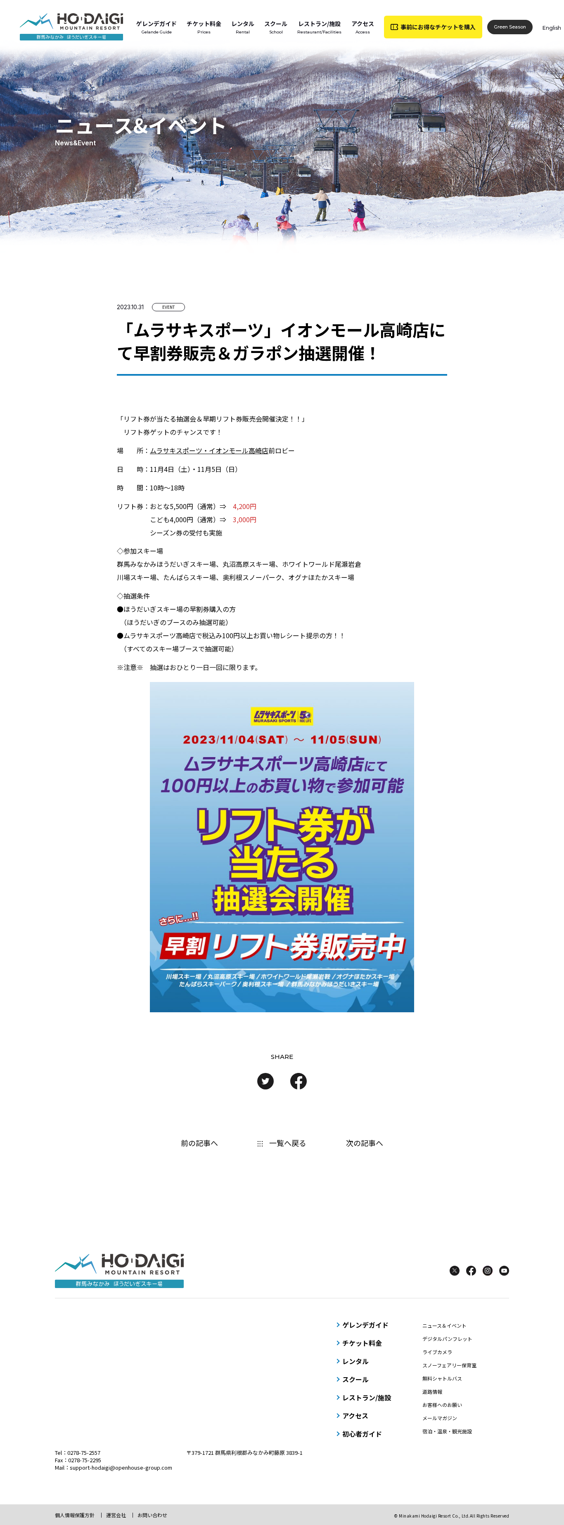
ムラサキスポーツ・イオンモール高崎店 (209, 450)
